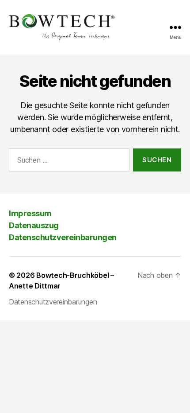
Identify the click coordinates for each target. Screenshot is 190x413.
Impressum (30, 213)
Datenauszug (34, 225)
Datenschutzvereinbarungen (63, 237)
